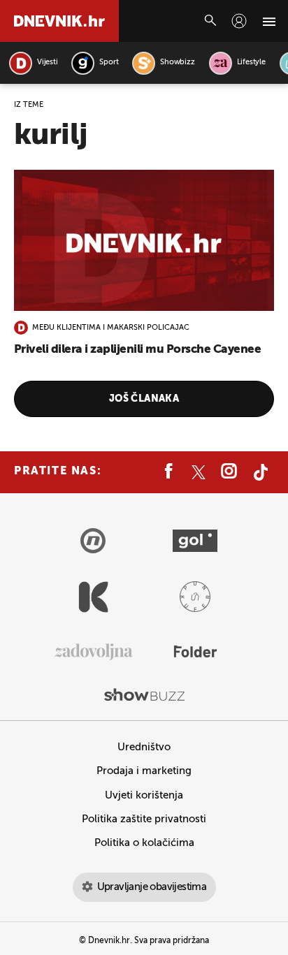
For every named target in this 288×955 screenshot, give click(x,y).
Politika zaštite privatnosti (144, 819)
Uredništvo (144, 747)
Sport (108, 62)
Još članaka (144, 399)
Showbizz (177, 62)
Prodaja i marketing (144, 771)
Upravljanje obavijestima (152, 887)
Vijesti (47, 62)
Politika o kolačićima (144, 843)
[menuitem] (239, 21)
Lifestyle (251, 62)
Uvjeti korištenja (144, 795)
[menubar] (239, 21)
